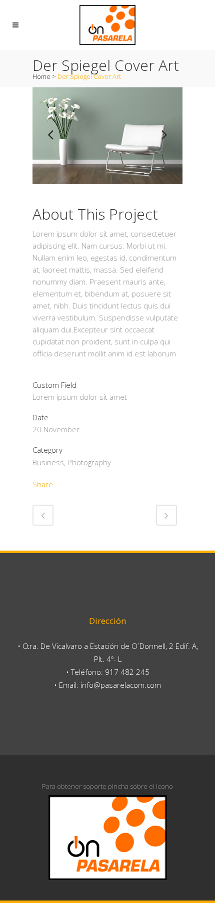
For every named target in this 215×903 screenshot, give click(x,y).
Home (41, 76)
